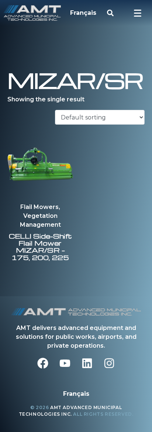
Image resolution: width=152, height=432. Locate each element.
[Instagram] (109, 363)
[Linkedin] (87, 363)
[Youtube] (64, 363)
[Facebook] (42, 363)
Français (83, 12)
